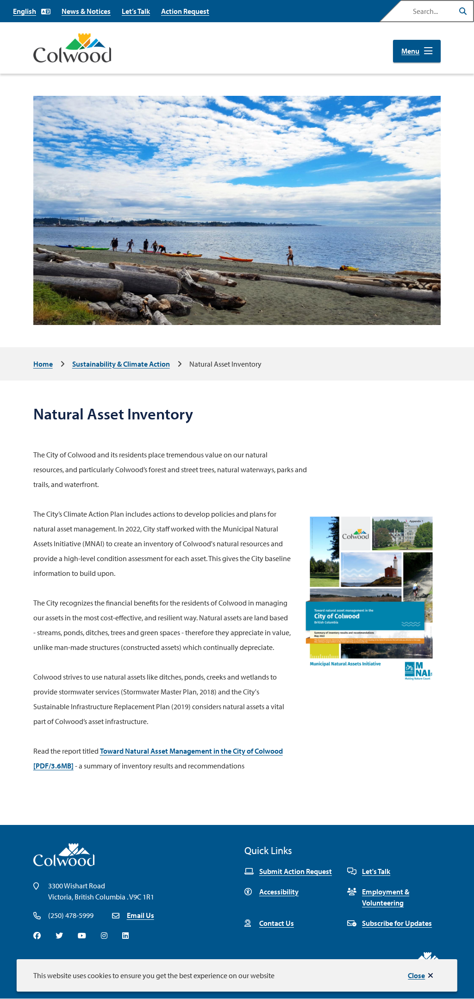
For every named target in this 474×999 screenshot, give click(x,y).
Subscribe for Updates (397, 923)
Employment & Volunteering (385, 897)
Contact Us (276, 923)
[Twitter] (59, 935)
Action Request (185, 11)
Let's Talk (376, 871)
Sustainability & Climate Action (121, 363)
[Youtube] (82, 935)
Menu (410, 51)
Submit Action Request (295, 871)
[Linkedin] (125, 935)
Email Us (140, 915)
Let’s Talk (136, 11)
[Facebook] (37, 935)
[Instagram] (104, 935)
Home (43, 363)
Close (416, 975)
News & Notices (86, 11)
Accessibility (279, 891)
